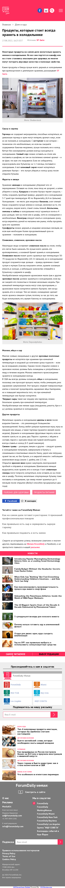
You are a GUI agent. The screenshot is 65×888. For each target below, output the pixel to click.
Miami (43, 684)
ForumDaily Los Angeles (48, 824)
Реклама (7, 802)
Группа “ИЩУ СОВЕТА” (48, 827)
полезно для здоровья (16, 492)
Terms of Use (8, 856)
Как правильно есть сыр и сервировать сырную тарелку (28, 525)
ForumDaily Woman (21, 675)
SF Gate (40, 40)
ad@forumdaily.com (12, 815)
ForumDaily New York (47, 817)
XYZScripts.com (46, 887)
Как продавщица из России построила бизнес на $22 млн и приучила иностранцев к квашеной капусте (39, 754)
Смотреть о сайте (35, 791)
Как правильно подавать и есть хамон (24, 532)
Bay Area (45, 693)
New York (15, 693)
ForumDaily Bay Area (47, 820)
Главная (6, 24)
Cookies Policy (9, 859)
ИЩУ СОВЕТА (41, 701)
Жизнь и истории (24, 772)
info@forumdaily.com (12, 826)
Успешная (21, 749)
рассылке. (35, 547)
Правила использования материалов (20, 850)
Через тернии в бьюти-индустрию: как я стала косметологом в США (37, 764)
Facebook (12, 501)
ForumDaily (16, 684)
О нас (5, 798)
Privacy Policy (8, 853)
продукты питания (44, 492)
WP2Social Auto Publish (21, 887)
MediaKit (6, 806)
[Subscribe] (54, 715)
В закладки (30, 501)
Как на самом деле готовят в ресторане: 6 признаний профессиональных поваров (32, 517)
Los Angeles (16, 701)
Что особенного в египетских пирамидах (38, 774)
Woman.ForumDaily (36, 544)
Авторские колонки (25, 738)
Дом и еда (21, 24)
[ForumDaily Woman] (32, 786)
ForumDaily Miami (46, 813)
